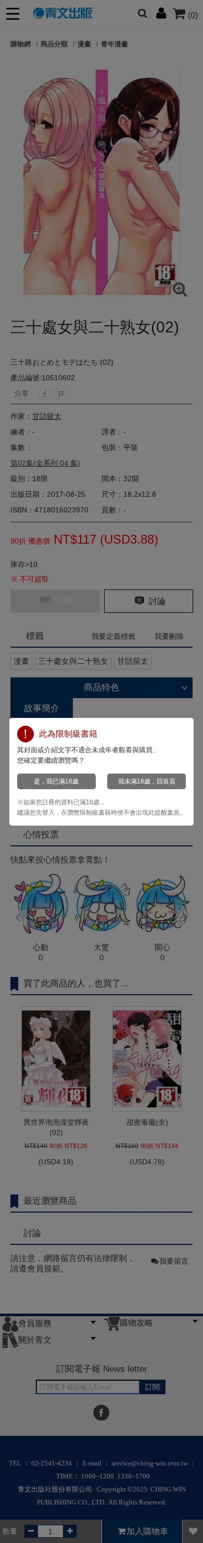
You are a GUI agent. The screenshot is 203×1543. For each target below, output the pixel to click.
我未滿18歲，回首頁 (146, 781)
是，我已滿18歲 (56, 781)
